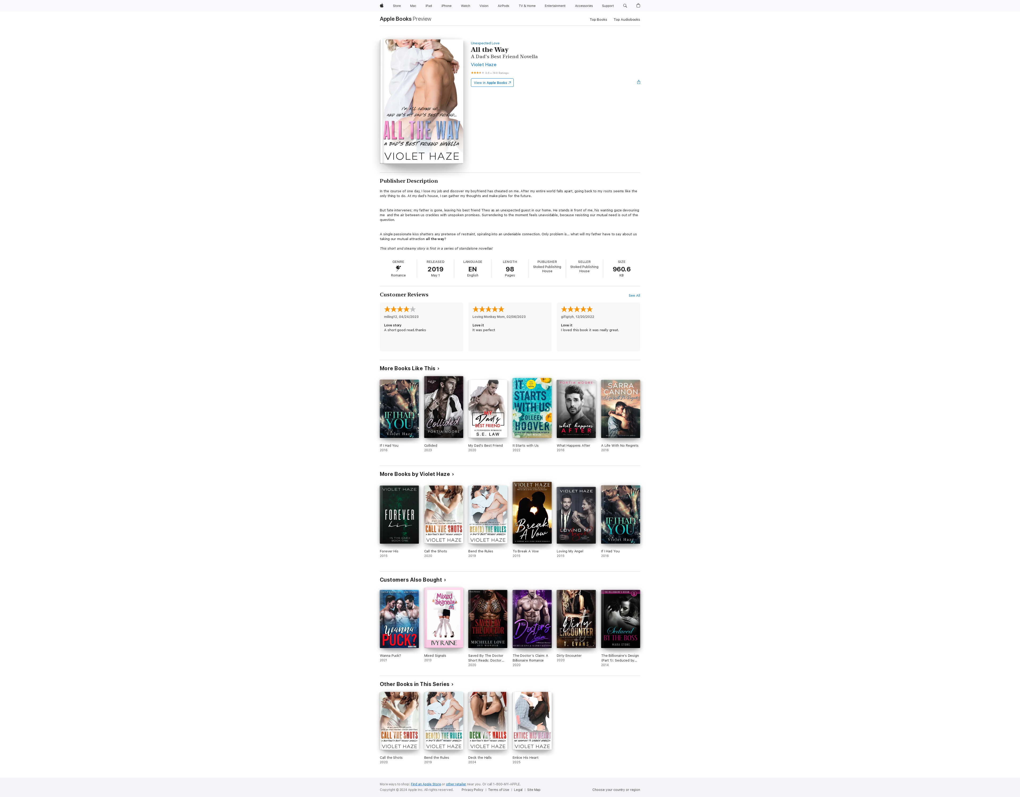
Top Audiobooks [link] (627, 20)
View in (490, 83)
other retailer (456, 784)
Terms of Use (498, 790)
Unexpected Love (485, 43)
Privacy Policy (472, 790)
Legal (518, 790)
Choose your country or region (616, 790)
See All (634, 295)
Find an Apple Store (426, 784)
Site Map (534, 790)
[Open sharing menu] (638, 82)
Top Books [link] (598, 20)
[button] (625, 6)
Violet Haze (483, 64)
